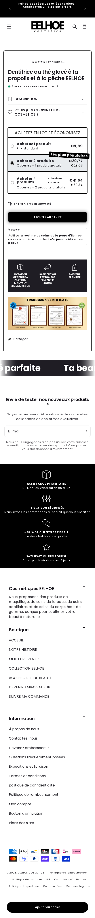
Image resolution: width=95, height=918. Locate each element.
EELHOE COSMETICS (31, 872)
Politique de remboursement (34, 794)
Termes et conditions (27, 776)
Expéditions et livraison (28, 766)
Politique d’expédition (24, 886)
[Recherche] (75, 26)
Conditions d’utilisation (70, 879)
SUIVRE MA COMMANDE (29, 696)
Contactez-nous (23, 738)
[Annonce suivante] (85, 9)
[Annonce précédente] (10, 9)
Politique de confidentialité (31, 879)
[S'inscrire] (85, 431)
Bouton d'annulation (26, 813)
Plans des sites (21, 822)
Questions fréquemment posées (37, 757)
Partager (20, 339)
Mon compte (20, 804)
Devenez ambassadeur (29, 747)
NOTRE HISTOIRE (23, 649)
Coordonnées (52, 886)
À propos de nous (24, 729)
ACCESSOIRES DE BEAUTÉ (30, 677)
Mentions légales (78, 886)
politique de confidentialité (32, 785)
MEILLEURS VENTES (24, 659)
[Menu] (9, 26)
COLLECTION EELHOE (26, 668)
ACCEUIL (16, 640)
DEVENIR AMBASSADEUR (29, 687)
